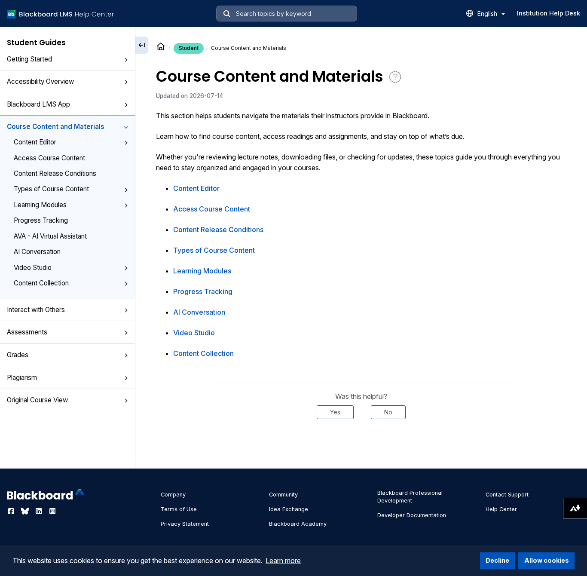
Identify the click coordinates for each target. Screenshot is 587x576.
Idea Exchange (288, 509)
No (388, 412)
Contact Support (507, 494)
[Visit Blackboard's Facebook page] (12, 511)
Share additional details (361, 445)
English (488, 13)
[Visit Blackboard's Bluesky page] (26, 511)
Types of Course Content (51, 189)
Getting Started (29, 59)
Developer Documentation (411, 515)
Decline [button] (497, 560)
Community (283, 494)
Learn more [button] (283, 560)
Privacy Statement (185, 524)
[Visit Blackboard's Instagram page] (52, 511)
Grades (17, 355)
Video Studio (33, 267)
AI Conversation (37, 252)
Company (173, 494)
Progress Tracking (41, 220)
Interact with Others (36, 310)
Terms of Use (179, 509)
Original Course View (37, 400)
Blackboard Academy (298, 524)
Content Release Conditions (55, 173)
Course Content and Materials (55, 127)
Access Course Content (49, 158)
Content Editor (35, 142)
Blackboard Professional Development (410, 497)
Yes (335, 412)
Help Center (501, 509)
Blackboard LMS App (38, 104)
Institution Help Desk (548, 13)
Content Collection (41, 283)
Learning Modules (40, 205)
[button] (126, 60)
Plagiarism (22, 378)
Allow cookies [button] (546, 560)
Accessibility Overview (40, 81)
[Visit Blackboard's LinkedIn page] (39, 511)
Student (189, 48)
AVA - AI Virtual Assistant (50, 236)
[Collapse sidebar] (141, 45)
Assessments (27, 332)
